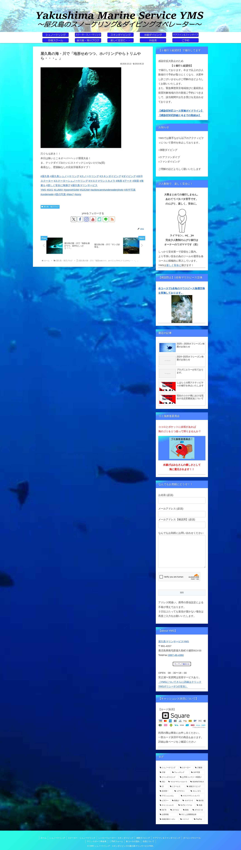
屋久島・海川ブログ (51, 207)
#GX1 (50, 189)
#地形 (119, 180)
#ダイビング (129, 176)
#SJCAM (85, 189)
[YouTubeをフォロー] (93, 219)
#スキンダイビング (110, 176)
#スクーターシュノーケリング (71, 180)
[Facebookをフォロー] (80, 219)
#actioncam (96, 189)
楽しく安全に (173, 265)
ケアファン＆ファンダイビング (166, 838)
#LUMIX (58, 189)
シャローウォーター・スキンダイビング (115, 838)
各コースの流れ (133, 841)
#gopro (67, 189)
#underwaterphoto (113, 189)
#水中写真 (130, 189)
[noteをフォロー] (99, 219)
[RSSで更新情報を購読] (112, 219)
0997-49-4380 (176, 655)
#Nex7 (70, 194)
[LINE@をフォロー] (106, 219)
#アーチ (127, 180)
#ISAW (75, 189)
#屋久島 (45, 176)
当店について (148, 841)
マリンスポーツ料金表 (96, 841)
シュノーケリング (57, 838)
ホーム (43, 838)
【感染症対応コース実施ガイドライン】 (180, 110)
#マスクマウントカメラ (102, 180)
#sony (77, 194)
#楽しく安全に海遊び (58, 185)
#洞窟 (135, 180)
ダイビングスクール (192, 838)
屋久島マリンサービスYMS (173, 641)
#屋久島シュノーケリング (64, 176)
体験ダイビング (143, 838)
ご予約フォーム (116, 841)
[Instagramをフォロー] (86, 219)
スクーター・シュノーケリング (81, 838)
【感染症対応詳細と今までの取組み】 (179, 115)
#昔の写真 (60, 194)
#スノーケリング (89, 176)
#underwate (47, 194)
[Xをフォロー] (73, 219)
